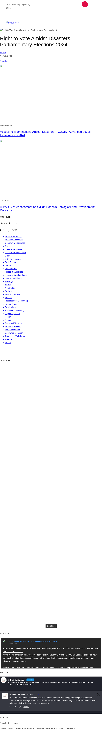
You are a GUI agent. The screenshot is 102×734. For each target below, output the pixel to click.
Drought (8, 256)
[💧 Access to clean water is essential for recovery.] (51, 601)
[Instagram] (85, 4)
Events (8, 265)
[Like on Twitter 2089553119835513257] (20, 707)
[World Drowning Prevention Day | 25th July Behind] (51, 537)
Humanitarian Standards (15, 275)
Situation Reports (12, 330)
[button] (88, 20)
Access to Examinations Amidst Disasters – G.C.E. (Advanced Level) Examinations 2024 (45, 133)
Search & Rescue (13, 326)
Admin (3, 53)
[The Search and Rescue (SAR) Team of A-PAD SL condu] (51, 391)
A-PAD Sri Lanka (17, 694)
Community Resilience (15, 243)
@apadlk (30, 694)
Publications (10, 307)
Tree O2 (8, 339)
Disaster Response (13, 249)
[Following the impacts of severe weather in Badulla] (16, 604)
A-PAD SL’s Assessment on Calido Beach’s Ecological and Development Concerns (47, 208)
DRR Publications (13, 259)
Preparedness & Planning (16, 301)
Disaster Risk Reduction (15, 253)
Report (8, 317)
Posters (8, 298)
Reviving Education (13, 323)
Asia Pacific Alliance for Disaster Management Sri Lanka (33, 641)
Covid (7, 246)
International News (13, 278)
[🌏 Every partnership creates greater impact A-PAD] (85, 603)
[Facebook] (77, 4)
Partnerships (10, 291)
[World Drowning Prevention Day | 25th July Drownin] (85, 545)
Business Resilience (14, 240)
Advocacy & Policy (13, 236)
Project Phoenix (12, 304)
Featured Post (11, 269)
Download (4, 61)
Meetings (9, 281)
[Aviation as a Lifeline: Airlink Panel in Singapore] (16, 435)
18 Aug (38, 694)
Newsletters (10, 288)
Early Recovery (12, 262)
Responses (10, 320)
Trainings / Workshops (15, 336)
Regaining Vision (12, 314)
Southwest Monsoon (14, 333)
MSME (8, 285)
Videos (8, 343)
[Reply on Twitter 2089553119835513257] (10, 707)
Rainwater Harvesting (14, 310)
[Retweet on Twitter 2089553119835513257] (15, 707)
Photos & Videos (12, 294)
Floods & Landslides (14, 272)
